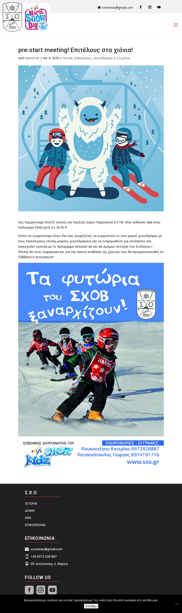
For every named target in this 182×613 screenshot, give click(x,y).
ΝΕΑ (28, 518)
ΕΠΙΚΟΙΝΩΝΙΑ (35, 525)
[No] (176, 604)
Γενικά (67, 58)
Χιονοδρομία (103, 58)
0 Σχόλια (123, 58)
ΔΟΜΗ (30, 510)
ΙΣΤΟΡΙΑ (31, 503)
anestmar (32, 58)
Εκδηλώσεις (83, 58)
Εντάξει (91, 606)
